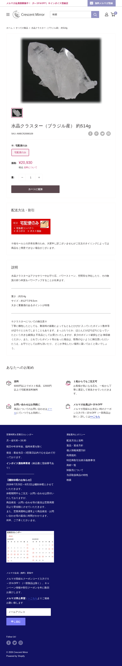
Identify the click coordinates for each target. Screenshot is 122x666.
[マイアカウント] (106, 14)
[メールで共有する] (108, 133)
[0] (113, 14)
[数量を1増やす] (39, 177)
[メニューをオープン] (8, 14)
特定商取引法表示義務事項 (81, 460)
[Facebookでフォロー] (8, 643)
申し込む (16, 621)
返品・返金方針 (75, 445)
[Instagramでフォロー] (20, 643)
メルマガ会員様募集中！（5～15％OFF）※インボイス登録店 (37, 3)
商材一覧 (71, 465)
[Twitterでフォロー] (14, 643)
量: (12, 177)
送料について (30, 167)
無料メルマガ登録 (104, 3)
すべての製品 (22, 28)
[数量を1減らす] (22, 177)
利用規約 (71, 455)
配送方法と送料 (75, 440)
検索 (69, 480)
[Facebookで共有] (90, 133)
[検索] (95, 14)
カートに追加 (35, 189)
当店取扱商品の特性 (77, 475)
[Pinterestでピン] (96, 133)
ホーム (9, 28)
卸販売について (75, 470)
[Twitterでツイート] (102, 133)
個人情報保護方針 (76, 450)
